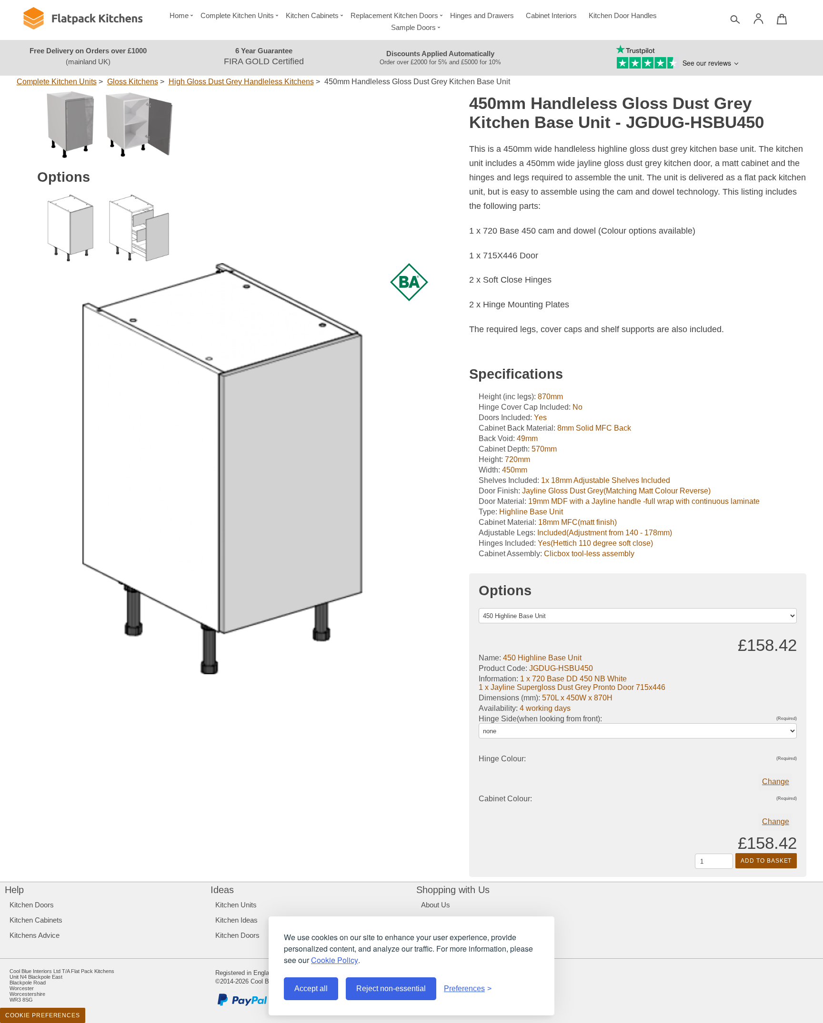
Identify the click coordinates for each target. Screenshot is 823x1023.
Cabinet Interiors (551, 15)
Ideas (222, 890)
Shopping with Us (453, 890)
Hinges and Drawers (482, 15)
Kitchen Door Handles (623, 15)
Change (775, 781)
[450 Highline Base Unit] (70, 228)
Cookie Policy (334, 959)
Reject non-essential (391, 988)
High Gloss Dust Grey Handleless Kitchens (241, 82)
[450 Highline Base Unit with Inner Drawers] (139, 228)
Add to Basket (766, 860)
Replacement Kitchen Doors (394, 15)
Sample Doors (413, 27)
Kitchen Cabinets (312, 15)
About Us (435, 905)
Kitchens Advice (35, 935)
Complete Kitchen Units (237, 15)
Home (179, 15)
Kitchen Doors (32, 905)
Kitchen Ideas (236, 920)
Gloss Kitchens (132, 82)
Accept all (311, 988)
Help (14, 890)
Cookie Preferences (42, 1015)
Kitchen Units (236, 905)
